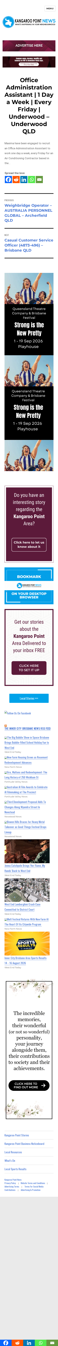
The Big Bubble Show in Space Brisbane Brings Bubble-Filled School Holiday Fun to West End (27, 742)
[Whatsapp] (31, 179)
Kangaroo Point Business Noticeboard (24, 1144)
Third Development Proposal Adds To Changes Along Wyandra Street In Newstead (25, 807)
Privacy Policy (10, 1183)
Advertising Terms (12, 1186)
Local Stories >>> (29, 698)
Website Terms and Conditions (33, 1183)
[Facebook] (8, 179)
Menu (49, 8)
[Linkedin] (23, 179)
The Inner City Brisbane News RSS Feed (28, 728)
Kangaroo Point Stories (17, 1135)
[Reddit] (16, 179)
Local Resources (13, 1152)
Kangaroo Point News (13, 1179)
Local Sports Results (15, 1169)
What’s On (10, 1160)
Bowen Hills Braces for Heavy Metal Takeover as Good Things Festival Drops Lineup (25, 827)
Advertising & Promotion (30, 1190)
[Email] (39, 179)
